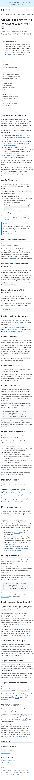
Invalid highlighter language (14, 316)
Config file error (8, 180)
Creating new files (9, 544)
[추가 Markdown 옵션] (15, 61)
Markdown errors (9, 480)
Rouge (16, 322)
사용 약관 (15, 772)
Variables (24, 720)
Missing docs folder (10, 507)
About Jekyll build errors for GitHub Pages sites (15, 127)
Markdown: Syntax (6, 502)
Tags (2, 655)
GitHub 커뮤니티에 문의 (9, 760)
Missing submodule (10, 556)
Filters (13, 258)
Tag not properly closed (12, 661)
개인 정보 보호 (22, 772)
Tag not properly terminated (14, 683)
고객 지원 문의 (6, 762)
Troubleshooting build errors (14, 115)
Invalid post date (9, 336)
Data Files (4, 474)
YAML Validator (7, 220)
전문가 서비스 (10, 774)
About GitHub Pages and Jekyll (13, 331)
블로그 (17, 774)
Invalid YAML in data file (12, 432)
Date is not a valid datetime (13, 240)
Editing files (27, 635)
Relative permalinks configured (15, 602)
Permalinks (18, 624)
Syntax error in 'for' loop (12, 640)
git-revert (17, 532)
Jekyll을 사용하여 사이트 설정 (12, 14)
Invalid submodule (9, 385)
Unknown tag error (10, 705)
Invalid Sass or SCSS (10, 365)
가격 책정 (3, 774)
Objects (17, 697)
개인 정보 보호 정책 (5, 753)
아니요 (12, 750)
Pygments (23, 322)
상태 (28, 772)
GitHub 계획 (10, 54)
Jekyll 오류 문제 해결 (27, 14)
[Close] (29, 2)
